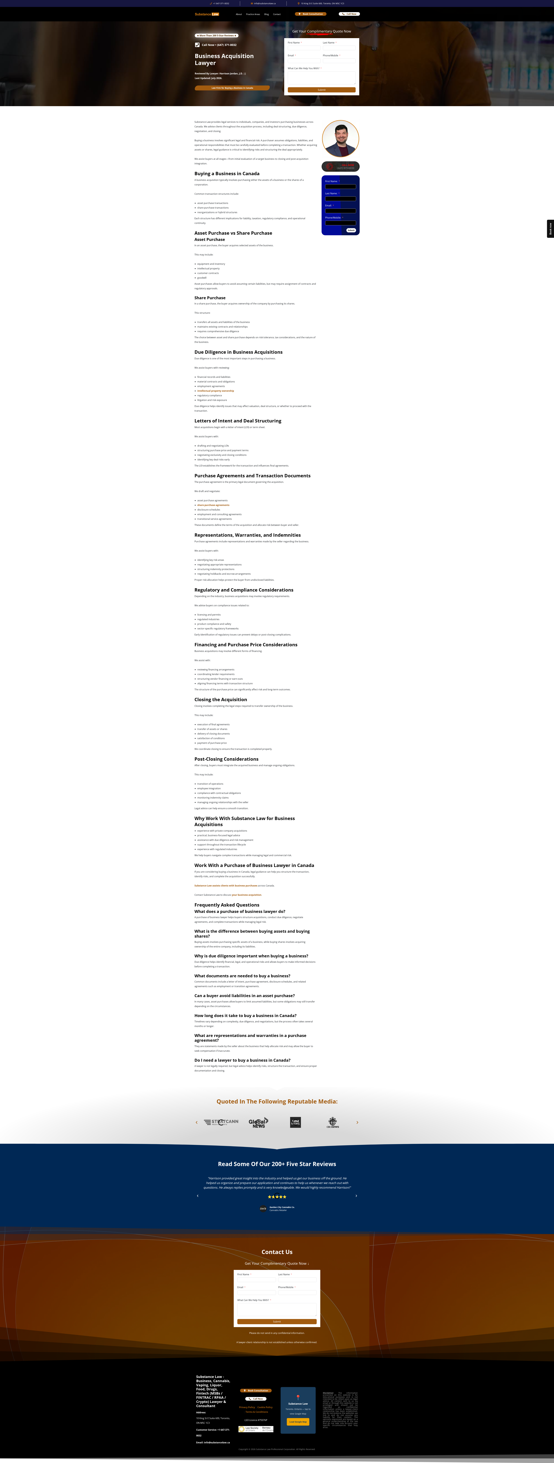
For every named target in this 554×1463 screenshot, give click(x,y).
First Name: (331, 181)
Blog (266, 14)
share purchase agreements (213, 505)
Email (291, 55)
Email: (328, 205)
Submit (322, 89)
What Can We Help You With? (303, 68)
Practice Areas (253, 14)
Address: (201, 1412)
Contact (277, 14)
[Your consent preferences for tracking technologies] (5, 1458)
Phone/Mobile (330, 55)
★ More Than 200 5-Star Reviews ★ (216, 35)
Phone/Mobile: (333, 217)
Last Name (328, 42)
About (239, 14)
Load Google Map (298, 1421)
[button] (196, 1122)
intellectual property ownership (215, 390)
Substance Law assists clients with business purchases (225, 885)
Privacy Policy (247, 1407)
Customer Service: (206, 1429)
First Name (294, 42)
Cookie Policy (262, 1407)
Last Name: (331, 193)
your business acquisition (246, 894)
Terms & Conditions (256, 1412)
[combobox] (326, 61)
